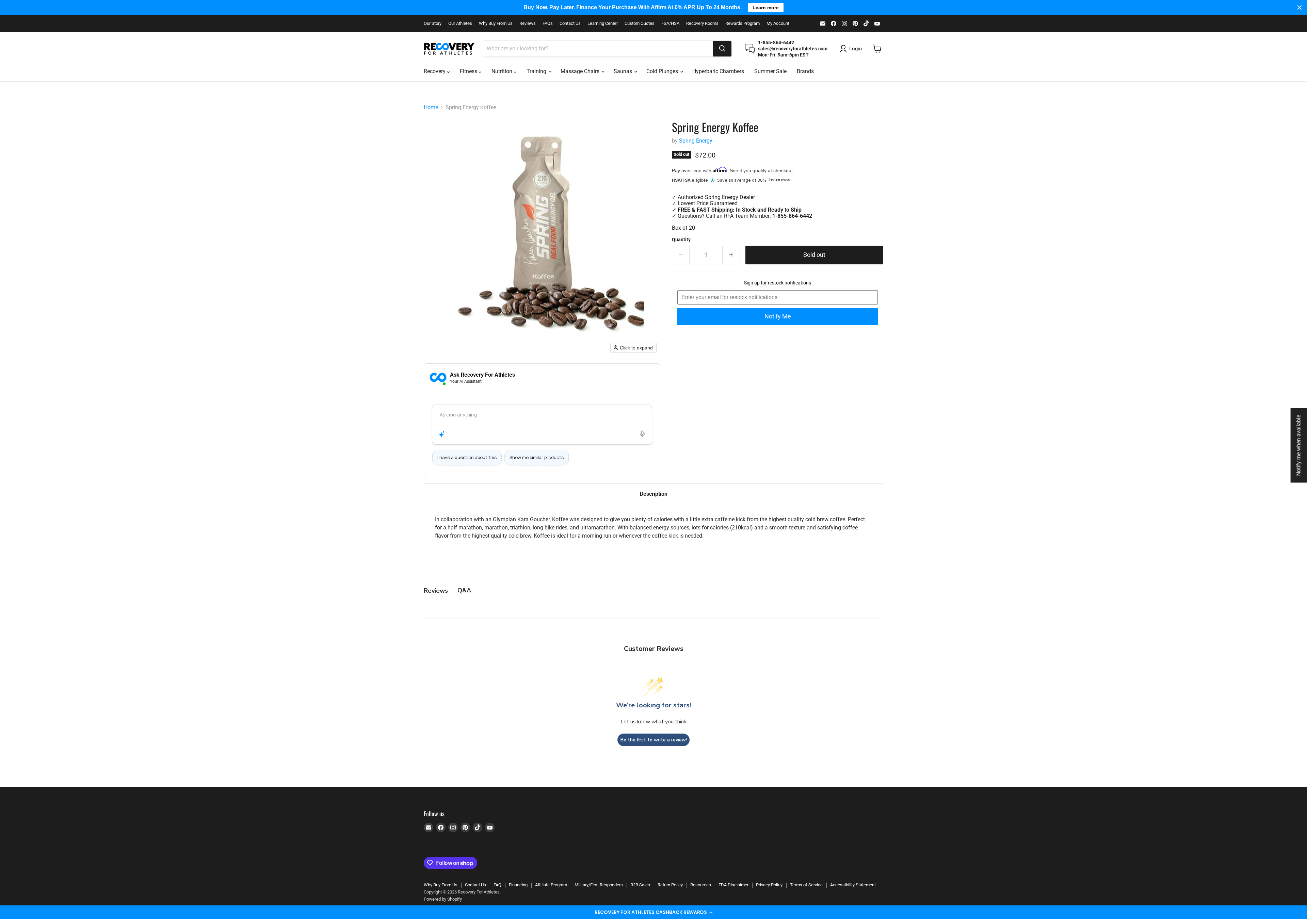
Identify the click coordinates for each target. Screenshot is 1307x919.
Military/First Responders (599, 884)
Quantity (681, 239)
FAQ (497, 884)
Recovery (435, 71)
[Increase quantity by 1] (731, 255)
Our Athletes (460, 23)
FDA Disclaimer (733, 884)
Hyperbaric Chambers (718, 71)
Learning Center (602, 23)
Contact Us (570, 23)
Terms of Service (806, 884)
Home (431, 107)
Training (537, 71)
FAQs (548, 23)
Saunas (623, 71)
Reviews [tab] (436, 591)
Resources (700, 884)
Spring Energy (695, 140)
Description (653, 494)
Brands (805, 71)
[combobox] (598, 48)
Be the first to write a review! (653, 740)
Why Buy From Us (496, 23)
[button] (653, 912)
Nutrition (502, 71)
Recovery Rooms (702, 23)
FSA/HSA (670, 23)
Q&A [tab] (464, 590)
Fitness (469, 71)
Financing (518, 884)
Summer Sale (770, 71)
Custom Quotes (640, 23)
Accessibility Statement (853, 884)
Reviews (527, 23)
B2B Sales (640, 884)
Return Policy (670, 884)
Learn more (780, 180)
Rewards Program (742, 23)
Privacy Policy (769, 884)
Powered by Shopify (443, 899)
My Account (778, 23)
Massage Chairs (581, 71)
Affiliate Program (551, 884)
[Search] (722, 48)
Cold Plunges (662, 71)
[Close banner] (1299, 7)
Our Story (432, 23)
